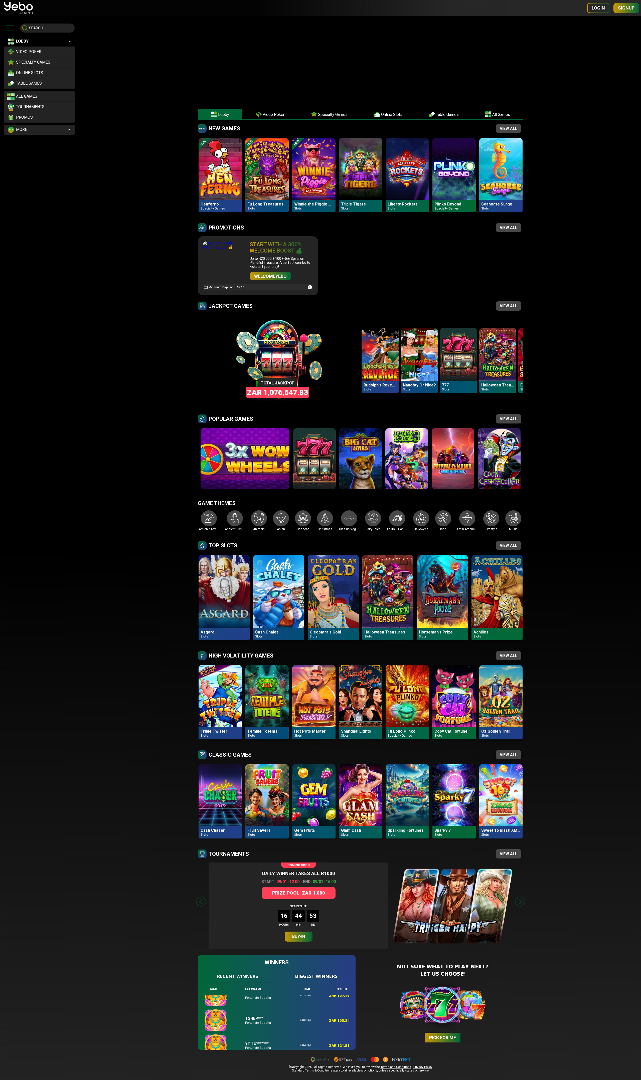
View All (508, 128)
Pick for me (442, 1037)
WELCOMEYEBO (270, 276)
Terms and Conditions (396, 1067)
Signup (626, 8)
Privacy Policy (422, 1067)
